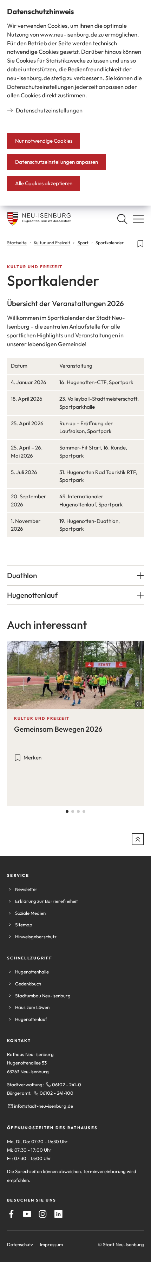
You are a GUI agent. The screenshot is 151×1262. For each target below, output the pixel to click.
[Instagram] (42, 1214)
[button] (75, 575)
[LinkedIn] (58, 1214)
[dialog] (75, 103)
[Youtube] (27, 1214)
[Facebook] (11, 1214)
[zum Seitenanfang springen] (138, 839)
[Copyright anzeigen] (138, 703)
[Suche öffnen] (122, 219)
